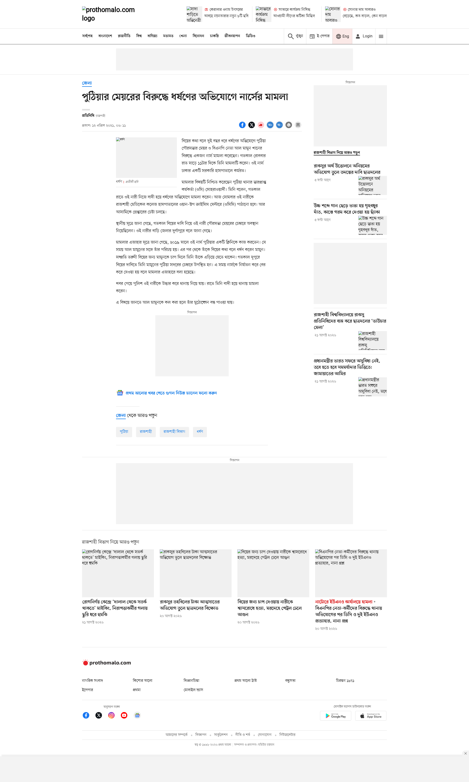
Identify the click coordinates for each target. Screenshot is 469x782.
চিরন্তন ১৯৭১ (345, 681)
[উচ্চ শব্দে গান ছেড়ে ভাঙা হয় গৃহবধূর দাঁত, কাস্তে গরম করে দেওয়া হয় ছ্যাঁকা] (372, 225)
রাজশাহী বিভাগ (174, 431)
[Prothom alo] (115, 14)
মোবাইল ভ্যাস (193, 690)
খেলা (183, 36)
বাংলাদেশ (105, 36)
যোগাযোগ (265, 735)
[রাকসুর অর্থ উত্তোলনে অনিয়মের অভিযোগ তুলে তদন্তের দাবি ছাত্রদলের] (372, 185)
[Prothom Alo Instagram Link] (113, 716)
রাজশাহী (146, 431)
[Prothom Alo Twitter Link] (101, 716)
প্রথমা (137, 690)
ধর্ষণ (200, 431)
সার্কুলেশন (221, 735)
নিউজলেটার (287, 735)
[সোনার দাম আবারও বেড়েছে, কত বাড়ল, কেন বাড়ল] (333, 14)
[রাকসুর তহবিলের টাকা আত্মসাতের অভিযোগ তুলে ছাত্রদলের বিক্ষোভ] (196, 573)
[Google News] (137, 716)
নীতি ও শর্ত (242, 735)
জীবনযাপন (232, 36)
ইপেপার (87, 690)
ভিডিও (250, 36)
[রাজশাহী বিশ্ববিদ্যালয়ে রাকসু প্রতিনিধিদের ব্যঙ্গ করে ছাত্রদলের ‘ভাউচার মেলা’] (372, 340)
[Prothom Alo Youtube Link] (126, 716)
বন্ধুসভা (290, 681)
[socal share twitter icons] (252, 127)
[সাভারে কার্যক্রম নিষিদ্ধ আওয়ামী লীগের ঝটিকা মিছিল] (263, 14)
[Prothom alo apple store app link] (371, 716)
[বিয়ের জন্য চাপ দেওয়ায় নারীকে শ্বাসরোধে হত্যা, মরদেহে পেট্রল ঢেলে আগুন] (273, 573)
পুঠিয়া (124, 431)
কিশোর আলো (142, 681)
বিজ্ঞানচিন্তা (191, 681)
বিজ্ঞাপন (200, 735)
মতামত (168, 36)
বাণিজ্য (152, 36)
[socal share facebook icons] (243, 127)
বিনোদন (198, 36)
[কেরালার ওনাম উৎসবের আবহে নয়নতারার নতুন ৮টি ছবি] (194, 14)
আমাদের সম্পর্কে (177, 735)
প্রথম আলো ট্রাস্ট (245, 681)
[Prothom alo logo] (106, 664)
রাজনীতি (124, 36)
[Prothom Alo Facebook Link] (88, 716)
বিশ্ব (139, 36)
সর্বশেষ (87, 36)
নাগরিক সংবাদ (92, 681)
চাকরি (214, 36)
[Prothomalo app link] (336, 716)
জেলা (87, 83)
